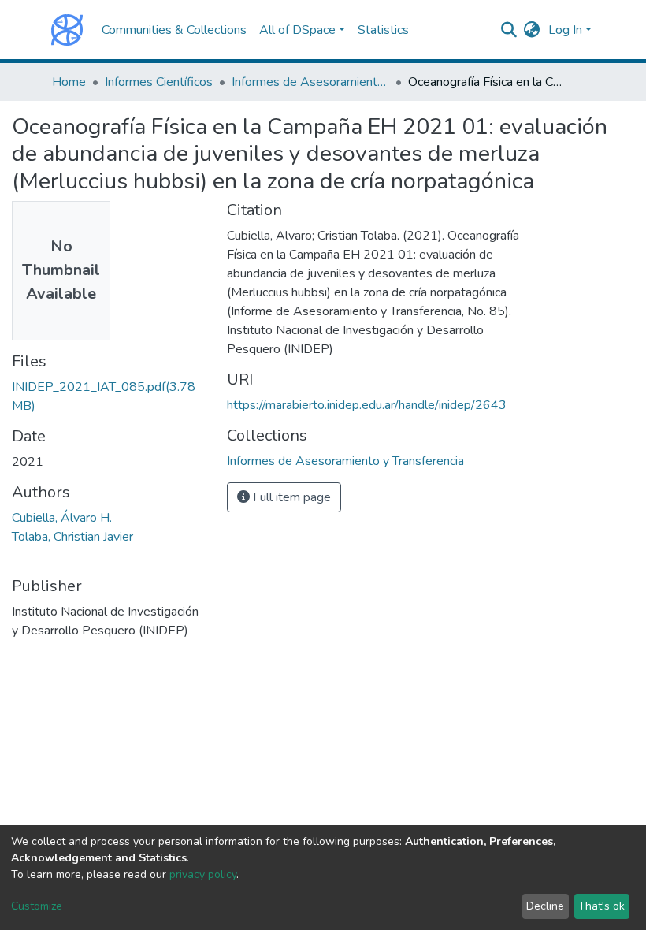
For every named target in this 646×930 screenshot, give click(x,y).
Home (69, 82)
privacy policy (202, 874)
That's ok (601, 905)
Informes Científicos (159, 82)
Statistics (383, 30)
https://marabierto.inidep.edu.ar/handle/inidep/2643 (367, 405)
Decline (545, 905)
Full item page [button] (290, 497)
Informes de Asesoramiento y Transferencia (310, 82)
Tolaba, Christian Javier (72, 536)
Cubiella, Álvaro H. (62, 517)
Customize (36, 905)
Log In (565, 30)
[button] (532, 29)
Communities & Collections (174, 30)
